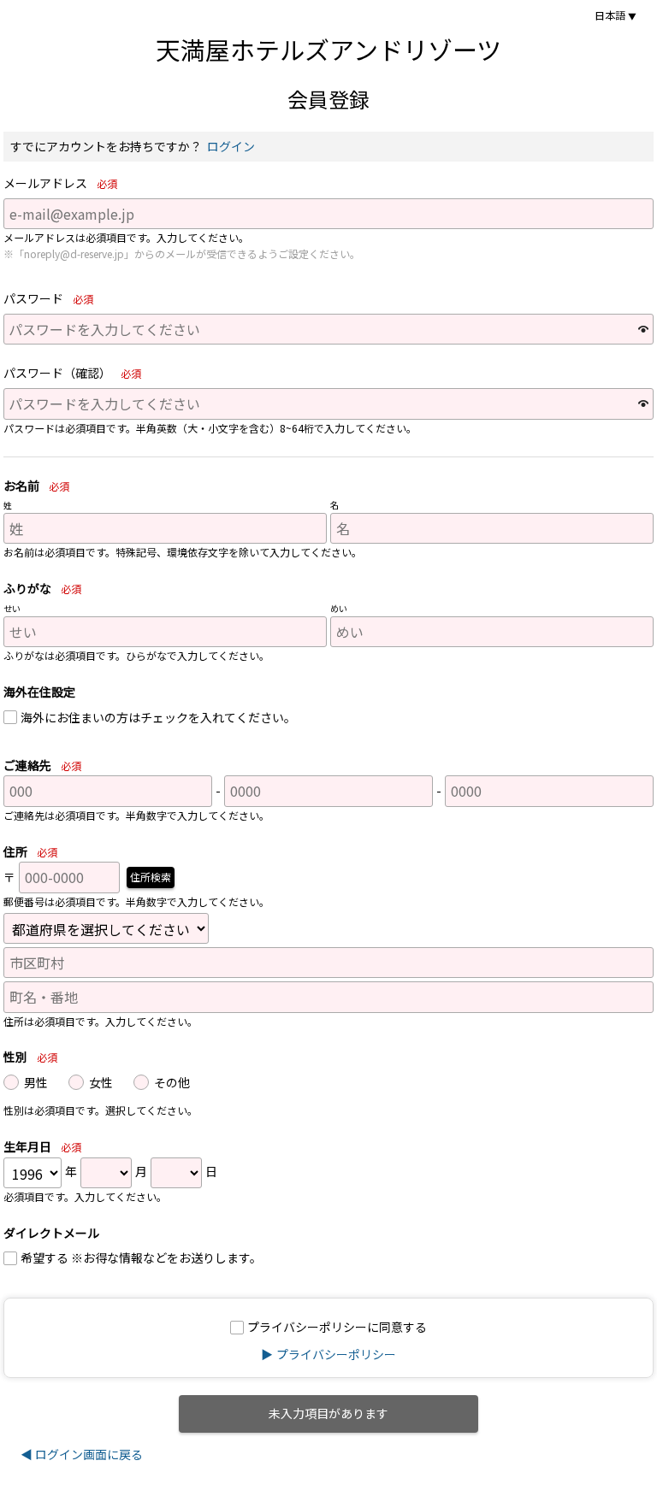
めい (338, 609)
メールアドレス (60, 183)
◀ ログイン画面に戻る (82, 1454)
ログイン (231, 146)
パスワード (48, 299)
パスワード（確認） (72, 373)
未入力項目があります (328, 1413)
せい (12, 609)
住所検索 (150, 876)
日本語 (610, 15)
